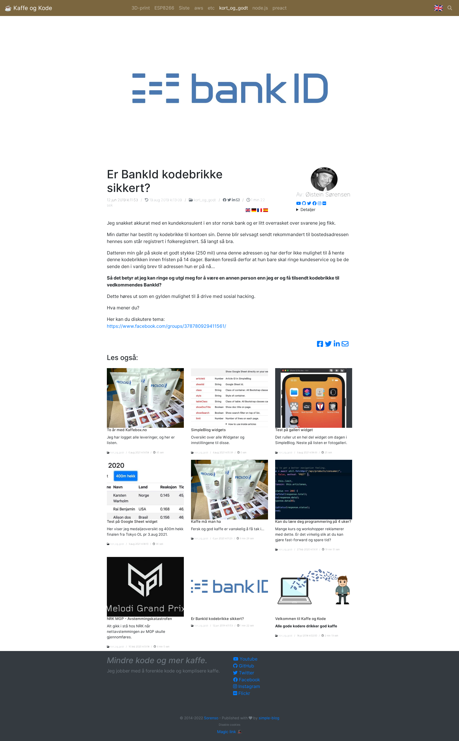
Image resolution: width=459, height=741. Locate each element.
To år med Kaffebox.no (127, 430)
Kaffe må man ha (206, 521)
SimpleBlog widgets (208, 430)
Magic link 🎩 (229, 731)
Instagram (248, 686)
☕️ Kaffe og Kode (28, 8)
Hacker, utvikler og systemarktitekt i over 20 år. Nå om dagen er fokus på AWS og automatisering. (323, 210)
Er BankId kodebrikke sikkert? (217, 618)
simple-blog (269, 718)
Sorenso (211, 718)
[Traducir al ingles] (265, 210)
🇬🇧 (438, 7)
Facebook (249, 680)
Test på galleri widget (294, 430)
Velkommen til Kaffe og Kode (300, 618)
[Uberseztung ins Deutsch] (253, 210)
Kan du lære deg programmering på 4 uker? (313, 521)
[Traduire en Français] (259, 210)
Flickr (243, 693)
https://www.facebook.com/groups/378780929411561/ (166, 326)
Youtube (247, 659)
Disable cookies (229, 724)
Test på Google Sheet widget (132, 521)
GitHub (246, 666)
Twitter (246, 673)
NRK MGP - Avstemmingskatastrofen (139, 618)
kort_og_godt (205, 200)
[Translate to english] (248, 210)
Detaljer (308, 209)
